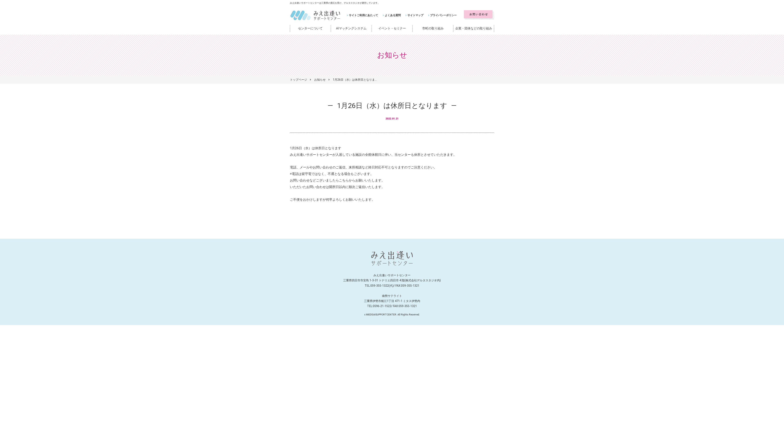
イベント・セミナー (392, 28)
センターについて (310, 28)
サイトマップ (415, 15)
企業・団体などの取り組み (473, 28)
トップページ (298, 79)
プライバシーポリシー (443, 15)
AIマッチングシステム (351, 28)
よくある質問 (393, 15)
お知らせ (320, 79)
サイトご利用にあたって (363, 15)
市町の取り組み (433, 28)
